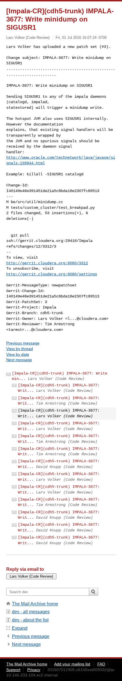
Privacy (33, 669)
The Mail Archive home (35, 603)
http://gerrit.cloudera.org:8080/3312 (47, 263)
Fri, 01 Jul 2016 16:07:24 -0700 (81, 37)
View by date (17, 354)
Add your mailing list (72, 664)
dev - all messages (31, 611)
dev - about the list (30, 620)
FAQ (101, 664)
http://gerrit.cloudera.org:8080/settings (51, 274)
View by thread (19, 348)
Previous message (22, 343)
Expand (20, 628)
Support (13, 669)
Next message (19, 359)
